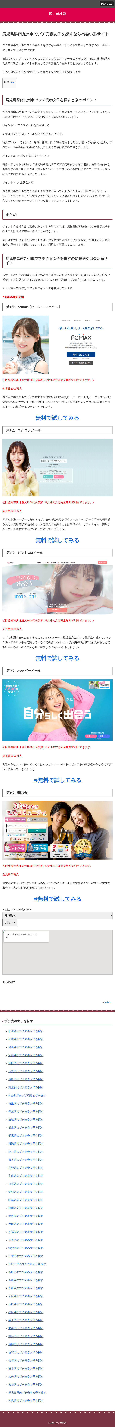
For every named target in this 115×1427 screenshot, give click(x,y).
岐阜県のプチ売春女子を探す (25, 1199)
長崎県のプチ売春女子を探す (25, 1360)
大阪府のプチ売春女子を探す (25, 1215)
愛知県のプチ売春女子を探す (25, 1191)
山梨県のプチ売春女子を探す (25, 1183)
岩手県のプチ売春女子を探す (25, 1047)
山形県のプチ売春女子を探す (25, 1071)
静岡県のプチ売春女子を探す (25, 1207)
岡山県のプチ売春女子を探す (25, 1288)
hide (12, 82)
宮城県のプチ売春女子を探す (25, 1055)
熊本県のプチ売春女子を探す (25, 1368)
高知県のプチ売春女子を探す (25, 1336)
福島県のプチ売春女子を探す (25, 1079)
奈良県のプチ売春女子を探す (25, 1240)
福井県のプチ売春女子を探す (25, 1151)
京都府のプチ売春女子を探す (25, 1232)
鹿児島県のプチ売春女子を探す (27, 1392)
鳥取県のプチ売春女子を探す (25, 1272)
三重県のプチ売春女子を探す (25, 1256)
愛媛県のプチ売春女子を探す (25, 1328)
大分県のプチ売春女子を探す (25, 1376)
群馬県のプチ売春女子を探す (25, 1135)
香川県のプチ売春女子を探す (25, 1320)
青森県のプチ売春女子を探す (25, 1039)
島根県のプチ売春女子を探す (25, 1280)
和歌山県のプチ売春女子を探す (27, 1264)
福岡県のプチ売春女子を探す (25, 1344)
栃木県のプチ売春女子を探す (25, 1127)
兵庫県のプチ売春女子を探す (25, 1224)
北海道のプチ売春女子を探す (25, 1031)
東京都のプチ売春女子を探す (25, 1087)
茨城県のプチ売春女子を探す (25, 1119)
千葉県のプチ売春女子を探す (25, 1111)
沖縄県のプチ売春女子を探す (25, 1400)
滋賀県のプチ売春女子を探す (25, 1248)
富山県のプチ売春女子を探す (25, 1175)
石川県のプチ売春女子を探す (25, 1159)
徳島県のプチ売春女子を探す (25, 1312)
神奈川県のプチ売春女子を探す (27, 1095)
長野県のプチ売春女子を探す (25, 1167)
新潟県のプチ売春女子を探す (25, 1143)
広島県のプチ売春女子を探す (25, 1296)
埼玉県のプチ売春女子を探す (25, 1103)
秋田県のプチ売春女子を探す (25, 1063)
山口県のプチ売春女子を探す (25, 1304)
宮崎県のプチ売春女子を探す (25, 1384)
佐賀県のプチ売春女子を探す (25, 1352)
